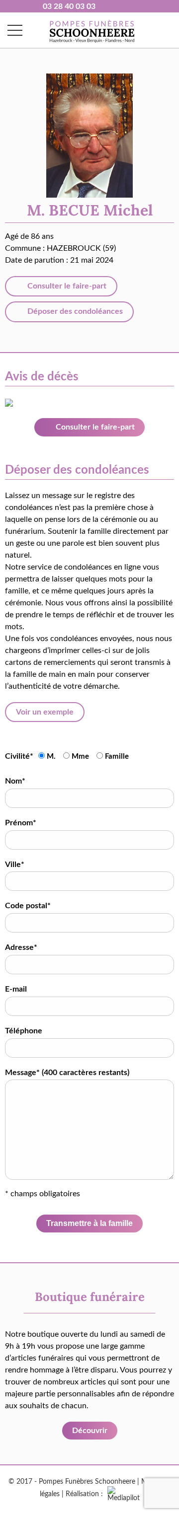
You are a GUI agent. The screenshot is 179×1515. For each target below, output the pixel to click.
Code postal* (28, 906)
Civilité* (19, 756)
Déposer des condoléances (74, 311)
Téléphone (23, 1031)
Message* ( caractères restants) (67, 1073)
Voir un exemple (45, 712)
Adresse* (21, 947)
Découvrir (89, 1431)
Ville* (14, 864)
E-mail (16, 989)
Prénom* (20, 823)
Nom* (15, 781)
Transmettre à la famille (89, 1223)
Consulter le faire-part (65, 286)
